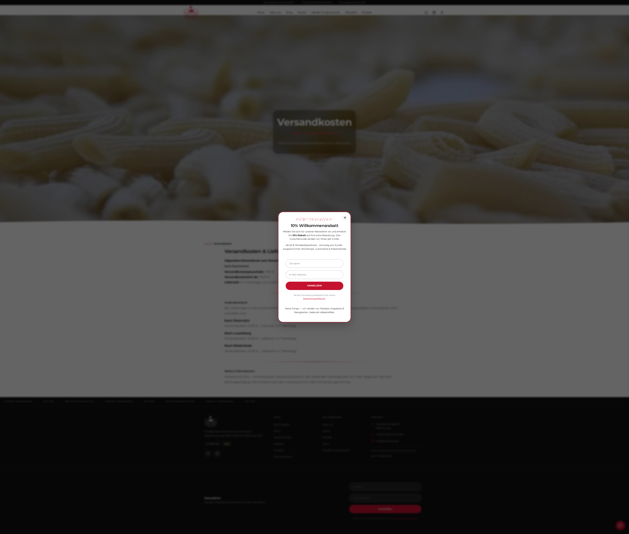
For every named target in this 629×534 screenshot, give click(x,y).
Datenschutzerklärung (314, 298)
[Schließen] (345, 217)
